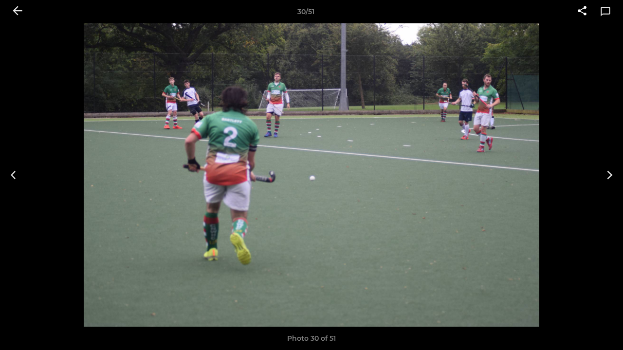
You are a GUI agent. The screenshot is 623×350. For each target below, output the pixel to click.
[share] (582, 11)
